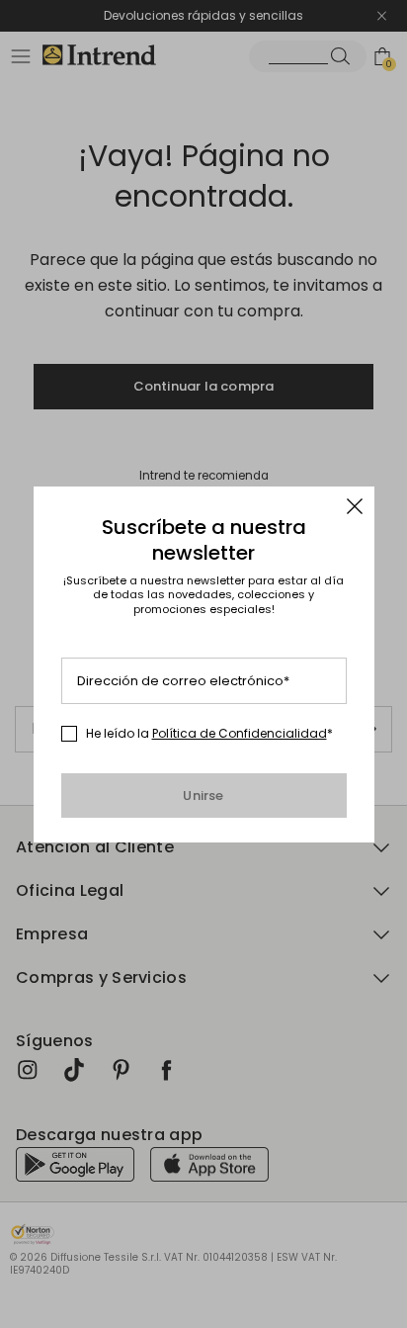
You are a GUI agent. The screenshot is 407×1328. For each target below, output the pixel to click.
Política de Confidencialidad (239, 733)
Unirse (203, 795)
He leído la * (209, 734)
